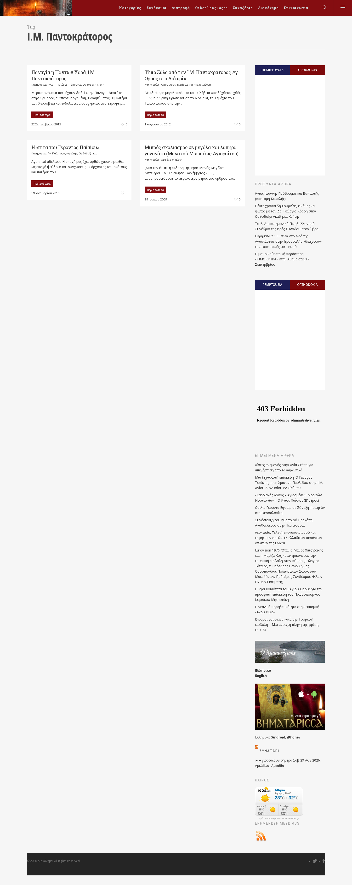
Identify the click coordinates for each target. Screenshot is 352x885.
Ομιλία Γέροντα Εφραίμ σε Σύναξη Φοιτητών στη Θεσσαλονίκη (290, 510)
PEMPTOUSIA (272, 284)
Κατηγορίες (130, 8)
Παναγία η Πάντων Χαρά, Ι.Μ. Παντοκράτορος (63, 75)
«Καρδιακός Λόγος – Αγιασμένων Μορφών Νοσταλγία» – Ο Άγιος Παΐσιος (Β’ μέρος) (288, 498)
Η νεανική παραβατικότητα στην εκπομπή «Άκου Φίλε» (287, 609)
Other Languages (211, 8)
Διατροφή (181, 8)
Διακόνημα (268, 8)
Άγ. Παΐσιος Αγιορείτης (62, 153)
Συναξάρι (269, 751)
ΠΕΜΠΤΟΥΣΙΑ (272, 70)
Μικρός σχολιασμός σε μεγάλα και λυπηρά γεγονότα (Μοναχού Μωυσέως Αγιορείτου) (191, 150)
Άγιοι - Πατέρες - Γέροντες (64, 84)
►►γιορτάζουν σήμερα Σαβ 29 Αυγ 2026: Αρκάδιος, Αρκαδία (288, 763)
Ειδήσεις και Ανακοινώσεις (194, 84)
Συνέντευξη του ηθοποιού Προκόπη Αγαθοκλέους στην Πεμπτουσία (283, 522)
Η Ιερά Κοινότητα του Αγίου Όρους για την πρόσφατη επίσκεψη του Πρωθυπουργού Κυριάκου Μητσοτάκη (288, 594)
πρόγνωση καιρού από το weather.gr (279, 818)
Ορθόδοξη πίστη (93, 84)
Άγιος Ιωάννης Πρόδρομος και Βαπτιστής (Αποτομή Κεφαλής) (287, 196)
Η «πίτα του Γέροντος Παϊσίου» (65, 147)
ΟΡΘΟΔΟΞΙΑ (307, 70)
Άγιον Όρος (168, 84)
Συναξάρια (243, 8)
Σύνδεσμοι (156, 8)
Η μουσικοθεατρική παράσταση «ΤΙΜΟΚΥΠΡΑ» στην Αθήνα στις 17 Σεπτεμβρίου (282, 259)
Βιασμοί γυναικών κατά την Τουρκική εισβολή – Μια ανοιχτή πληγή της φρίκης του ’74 (287, 624)
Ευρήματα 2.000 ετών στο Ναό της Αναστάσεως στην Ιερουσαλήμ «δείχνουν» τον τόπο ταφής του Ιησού (288, 241)
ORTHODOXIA (307, 284)
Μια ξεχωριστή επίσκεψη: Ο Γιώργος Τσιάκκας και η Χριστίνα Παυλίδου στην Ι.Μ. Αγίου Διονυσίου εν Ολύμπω (289, 482)
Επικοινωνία (296, 8)
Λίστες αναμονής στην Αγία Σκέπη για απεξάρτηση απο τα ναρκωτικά (284, 467)
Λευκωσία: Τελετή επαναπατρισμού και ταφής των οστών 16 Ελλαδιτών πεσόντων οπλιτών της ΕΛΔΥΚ (288, 537)
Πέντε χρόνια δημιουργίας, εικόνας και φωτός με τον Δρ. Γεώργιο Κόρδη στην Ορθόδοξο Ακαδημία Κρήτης (285, 211)
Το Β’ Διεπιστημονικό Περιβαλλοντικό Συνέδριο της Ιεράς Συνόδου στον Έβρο (286, 226)
